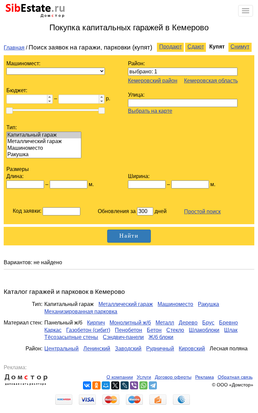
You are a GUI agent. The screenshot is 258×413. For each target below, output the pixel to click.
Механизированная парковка (80, 311)
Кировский (192, 348)
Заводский (128, 348)
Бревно (228, 322)
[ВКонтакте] (87, 385)
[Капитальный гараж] (44, 135)
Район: (136, 63)
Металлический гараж (125, 304)
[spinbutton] (26, 99)
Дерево (188, 322)
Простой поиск (202, 211)
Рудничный (160, 348)
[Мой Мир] (106, 385)
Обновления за (117, 211)
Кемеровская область (211, 80)
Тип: (11, 127)
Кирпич (96, 322)
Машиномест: (23, 63)
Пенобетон (128, 330)
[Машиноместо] (44, 148)
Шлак (231, 330)
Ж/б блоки (160, 337)
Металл (165, 322)
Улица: (136, 95)
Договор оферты (173, 377)
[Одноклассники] (96, 385)
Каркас (52, 330)
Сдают (195, 46)
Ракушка (208, 304)
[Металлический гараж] (44, 141)
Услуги (144, 377)
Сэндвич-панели (123, 337)
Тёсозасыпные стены (71, 337)
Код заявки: (27, 211)
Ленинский (96, 348)
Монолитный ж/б (130, 322)
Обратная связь (235, 377)
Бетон (154, 330)
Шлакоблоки (204, 330)
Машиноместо (175, 304)
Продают (170, 46)
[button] (49, 97)
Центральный (61, 348)
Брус (208, 322)
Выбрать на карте (150, 111)
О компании (119, 377)
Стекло (175, 330)
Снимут (239, 46)
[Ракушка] (44, 154)
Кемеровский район (152, 80)
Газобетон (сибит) (88, 330)
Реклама (204, 377)
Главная (14, 47)
